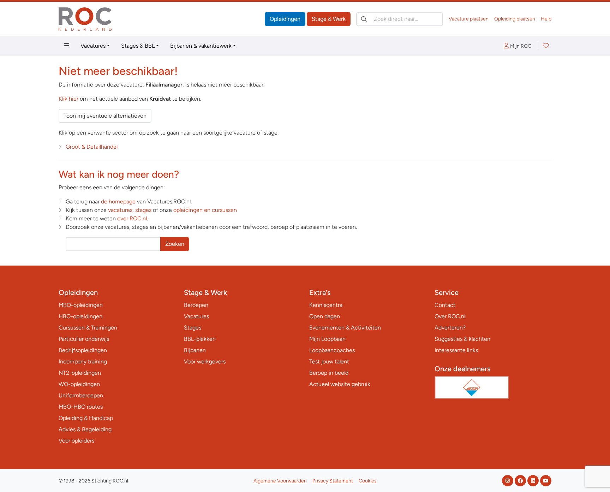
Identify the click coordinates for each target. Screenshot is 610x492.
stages (143, 210)
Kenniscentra (325, 305)
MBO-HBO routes (81, 406)
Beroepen (196, 305)
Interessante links (456, 350)
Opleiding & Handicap (86, 418)
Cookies (368, 481)
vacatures (120, 210)
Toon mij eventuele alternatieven (105, 115)
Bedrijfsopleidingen (83, 350)
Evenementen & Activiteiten (345, 327)
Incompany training (83, 361)
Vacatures (93, 45)
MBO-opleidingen (81, 305)
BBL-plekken (200, 339)
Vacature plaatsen (469, 19)
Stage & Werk (329, 19)
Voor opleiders (76, 440)
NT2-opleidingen (80, 372)
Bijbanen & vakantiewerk (201, 45)
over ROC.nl (132, 218)
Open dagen (324, 316)
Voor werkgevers (205, 361)
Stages (192, 327)
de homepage (118, 201)
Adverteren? (450, 327)
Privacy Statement (332, 481)
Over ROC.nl (450, 316)
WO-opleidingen (79, 384)
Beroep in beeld (328, 372)
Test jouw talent (329, 361)
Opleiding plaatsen (514, 19)
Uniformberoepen (81, 395)
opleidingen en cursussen (205, 210)
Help (546, 19)
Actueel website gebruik (339, 384)
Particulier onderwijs (84, 339)
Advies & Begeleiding (85, 429)
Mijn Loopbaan (327, 339)
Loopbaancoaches (332, 350)
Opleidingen (285, 19)
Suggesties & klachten (462, 339)
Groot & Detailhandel (92, 146)
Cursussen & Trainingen (88, 327)
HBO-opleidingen (80, 316)
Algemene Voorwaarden (280, 481)
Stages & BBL (138, 45)
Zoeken (174, 244)
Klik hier (68, 98)
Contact (445, 305)
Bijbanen (195, 350)
